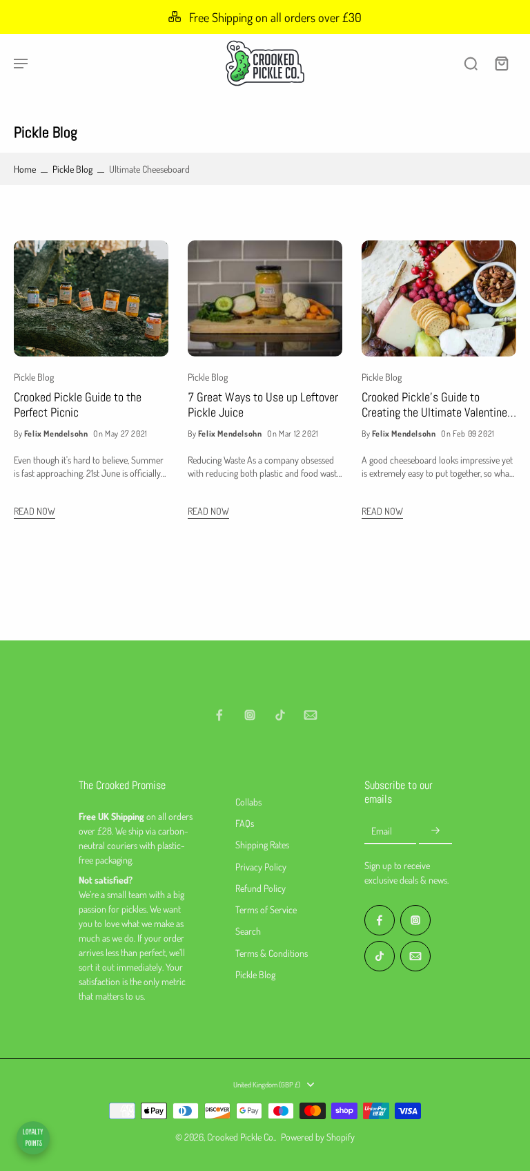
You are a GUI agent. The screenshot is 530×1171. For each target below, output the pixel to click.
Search (248, 931)
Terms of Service (266, 909)
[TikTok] (280, 715)
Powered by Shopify (318, 1137)
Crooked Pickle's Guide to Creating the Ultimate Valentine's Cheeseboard (439, 405)
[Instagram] (250, 715)
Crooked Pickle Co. (241, 1137)
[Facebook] (219, 715)
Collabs (248, 802)
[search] (470, 63)
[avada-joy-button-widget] (33, 1137)
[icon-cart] (501, 63)
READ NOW (34, 511)
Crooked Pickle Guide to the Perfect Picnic (77, 405)
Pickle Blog (72, 169)
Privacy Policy (260, 867)
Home (25, 169)
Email (381, 831)
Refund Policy (260, 888)
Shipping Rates (262, 844)
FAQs (244, 823)
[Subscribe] (435, 830)
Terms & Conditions (271, 953)
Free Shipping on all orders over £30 (275, 17)
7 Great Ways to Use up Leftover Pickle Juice (263, 405)
